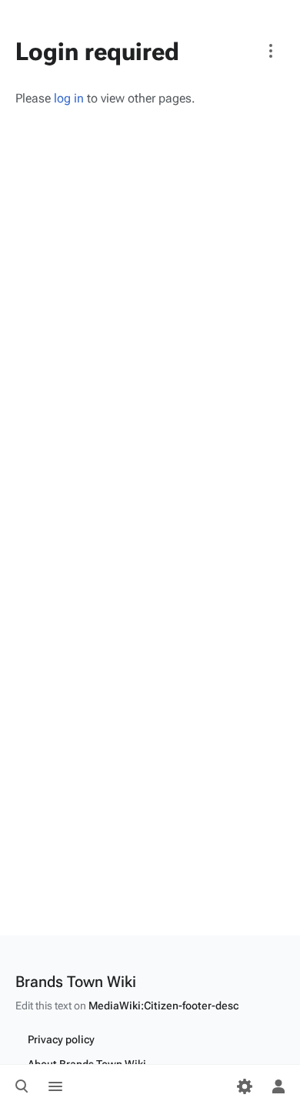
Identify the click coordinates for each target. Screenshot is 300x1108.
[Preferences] (244, 1086)
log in (69, 98)
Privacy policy (61, 1039)
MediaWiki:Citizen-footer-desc (163, 1005)
